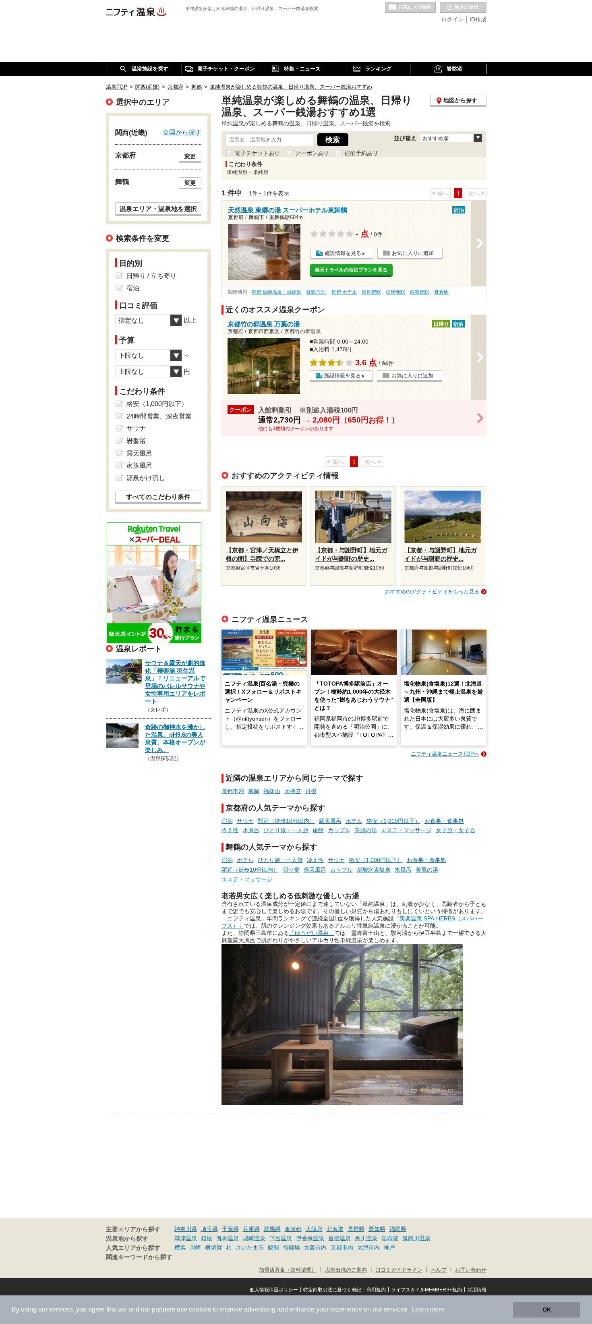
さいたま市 (250, 1247)
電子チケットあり (257, 153)
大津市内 (368, 1247)
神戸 (389, 1247)
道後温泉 (339, 1238)
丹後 (311, 791)
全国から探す (182, 132)
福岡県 (397, 1229)
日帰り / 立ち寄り (151, 275)
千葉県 (230, 1229)
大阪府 (314, 1229)
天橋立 (292, 791)
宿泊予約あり (361, 153)
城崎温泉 (254, 1238)
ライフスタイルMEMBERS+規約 (426, 1290)
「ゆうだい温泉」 (311, 933)
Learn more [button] (428, 1309)
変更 (190, 156)
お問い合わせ (470, 1270)
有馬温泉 (227, 1238)
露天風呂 (330, 821)
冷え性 (229, 830)
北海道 (335, 1229)
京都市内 (232, 791)
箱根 (206, 1238)
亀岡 (253, 791)
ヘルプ (439, 1270)
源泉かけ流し (145, 477)
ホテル (354, 821)
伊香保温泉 (310, 1238)
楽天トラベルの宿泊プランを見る (351, 270)
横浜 (180, 1247)
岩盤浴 (136, 440)
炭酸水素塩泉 (374, 869)
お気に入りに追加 (413, 253)
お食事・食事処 (444, 821)
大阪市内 (315, 1247)
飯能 (273, 1247)
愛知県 (376, 1229)
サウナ (245, 821)
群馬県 (272, 1229)
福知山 (271, 791)
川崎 (195, 1247)
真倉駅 (441, 292)
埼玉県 (209, 1229)
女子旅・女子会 (455, 830)
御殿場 (291, 1247)
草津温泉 (185, 1238)
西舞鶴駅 (419, 292)
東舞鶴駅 (371, 292)
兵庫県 (251, 1229)
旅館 (318, 830)
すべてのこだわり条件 (158, 496)
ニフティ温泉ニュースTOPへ (445, 754)
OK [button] (546, 1309)
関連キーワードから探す (139, 1257)
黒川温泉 (366, 1238)
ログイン (452, 19)
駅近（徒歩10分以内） (286, 821)
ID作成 (478, 19)
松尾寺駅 (395, 292)
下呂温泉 (280, 1238)
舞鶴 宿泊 (316, 292)
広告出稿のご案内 (346, 1270)
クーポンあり (312, 153)
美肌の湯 (365, 830)
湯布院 (389, 1238)
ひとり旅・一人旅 (285, 830)
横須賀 (213, 1247)
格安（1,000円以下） (393, 821)
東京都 (293, 1229)
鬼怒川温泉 (416, 1238)
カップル (339, 830)
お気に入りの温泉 (410, 7)
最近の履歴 (463, 7)
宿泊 (227, 821)
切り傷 (291, 869)
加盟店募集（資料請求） (288, 1270)
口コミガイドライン (398, 1270)
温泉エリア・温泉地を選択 (158, 208)
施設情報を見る (343, 253)
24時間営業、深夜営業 (159, 416)
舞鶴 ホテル (344, 292)
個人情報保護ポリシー (274, 1290)
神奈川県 (185, 1229)
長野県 (356, 1229)
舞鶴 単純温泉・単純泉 (276, 292)
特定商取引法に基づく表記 (332, 1290)
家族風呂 (139, 465)
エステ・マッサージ (406, 830)
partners (163, 1309)
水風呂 (250, 830)
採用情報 (476, 1290)
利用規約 (376, 1290)
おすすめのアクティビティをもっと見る (432, 591)
